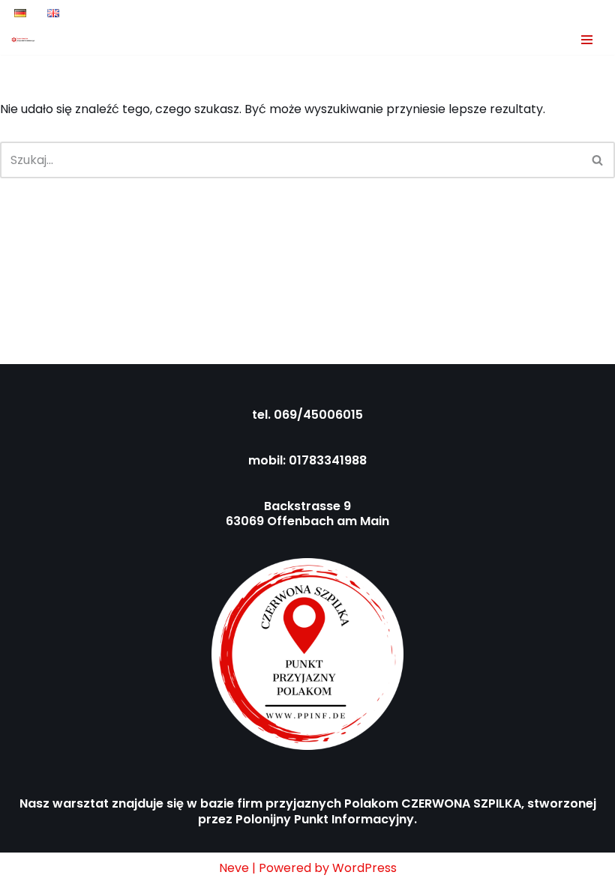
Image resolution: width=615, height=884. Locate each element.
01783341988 (328, 460)
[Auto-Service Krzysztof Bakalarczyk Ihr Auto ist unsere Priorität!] (23, 40)
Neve (234, 868)
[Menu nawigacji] (587, 40)
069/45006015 (318, 414)
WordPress (364, 868)
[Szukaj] (598, 160)
